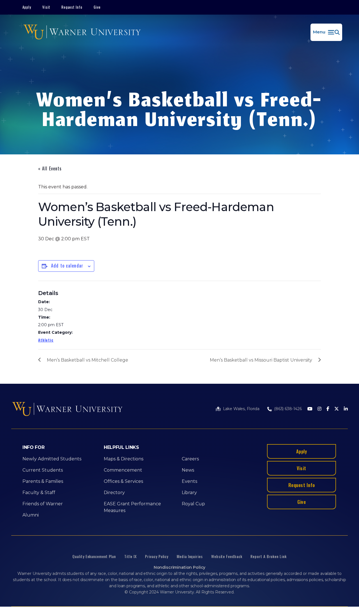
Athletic (46, 340)
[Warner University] (82, 32)
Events (189, 481)
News (188, 470)
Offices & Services (123, 481)
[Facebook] (327, 409)
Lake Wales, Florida (241, 408)
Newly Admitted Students (51, 459)
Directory (114, 492)
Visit (46, 7)
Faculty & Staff (38, 492)
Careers (190, 459)
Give (97, 7)
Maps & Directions (123, 459)
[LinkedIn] (346, 409)
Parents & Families (42, 481)
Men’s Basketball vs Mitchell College (87, 360)
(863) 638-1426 (288, 408)
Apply (26, 7)
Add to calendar (67, 265)
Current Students (42, 470)
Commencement (123, 470)
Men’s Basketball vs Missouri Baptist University (261, 360)
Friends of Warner (42, 503)
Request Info (72, 7)
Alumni (30, 515)
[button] (326, 32)
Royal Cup (193, 503)
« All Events (50, 168)
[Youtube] (309, 409)
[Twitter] (336, 409)
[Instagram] (319, 409)
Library (189, 492)
